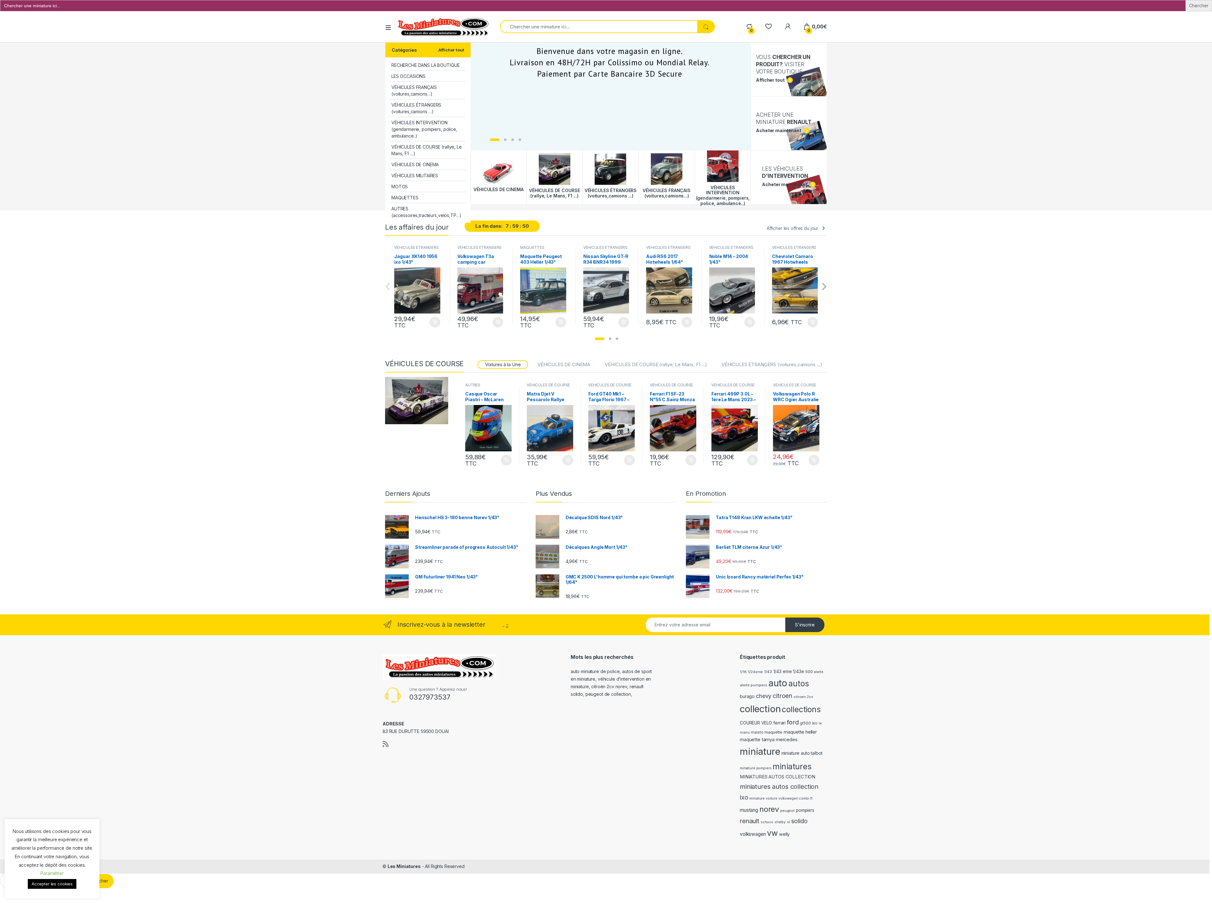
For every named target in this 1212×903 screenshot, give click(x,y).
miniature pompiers (755, 768)
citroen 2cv (803, 697)
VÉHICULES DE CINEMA (415, 164)
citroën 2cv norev (609, 686)
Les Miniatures (404, 866)
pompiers (805, 810)
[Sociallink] (386, 744)
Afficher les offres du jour (792, 228)
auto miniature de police (595, 671)
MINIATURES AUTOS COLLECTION (777, 777)
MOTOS (399, 186)
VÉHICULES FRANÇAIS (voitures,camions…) (414, 91)
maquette (773, 732)
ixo (815, 723)
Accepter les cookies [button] (52, 883)
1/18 (743, 672)
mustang (749, 810)
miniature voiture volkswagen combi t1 (780, 798)
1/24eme (755, 672)
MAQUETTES (405, 197)
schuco (767, 822)
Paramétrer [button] (52, 873)
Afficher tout (451, 49)
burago (747, 696)
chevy (763, 696)
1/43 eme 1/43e (788, 671)
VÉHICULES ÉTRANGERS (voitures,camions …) (416, 108)
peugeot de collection (608, 694)
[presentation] (824, 287)
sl (788, 822)
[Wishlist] (768, 27)
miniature (760, 751)
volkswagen (753, 834)
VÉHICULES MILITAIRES (414, 175)
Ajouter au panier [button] (433, 322)
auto (778, 683)
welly (784, 834)
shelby (780, 822)
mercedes (787, 739)
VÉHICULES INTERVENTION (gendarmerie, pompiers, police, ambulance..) (424, 129)
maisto (757, 732)
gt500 (805, 723)
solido (799, 821)
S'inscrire (805, 624)
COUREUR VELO (756, 722)
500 (809, 671)
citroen (782, 696)
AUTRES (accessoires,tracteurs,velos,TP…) (426, 212)
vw (772, 833)
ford (793, 722)
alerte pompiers (753, 685)
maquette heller (800, 732)
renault (749, 821)
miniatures (792, 766)
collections (801, 709)
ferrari (779, 722)
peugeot (787, 810)
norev (769, 809)
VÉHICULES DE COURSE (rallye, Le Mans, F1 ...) (656, 364)
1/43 (768, 672)
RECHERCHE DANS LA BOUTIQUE (425, 65)
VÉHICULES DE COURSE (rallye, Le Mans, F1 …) (426, 150)
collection (760, 708)
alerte (818, 672)
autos (798, 683)
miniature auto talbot (802, 753)
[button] (599, 338)
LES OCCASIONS (408, 76)
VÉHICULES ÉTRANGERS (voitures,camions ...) (416, 249)
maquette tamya (757, 739)
